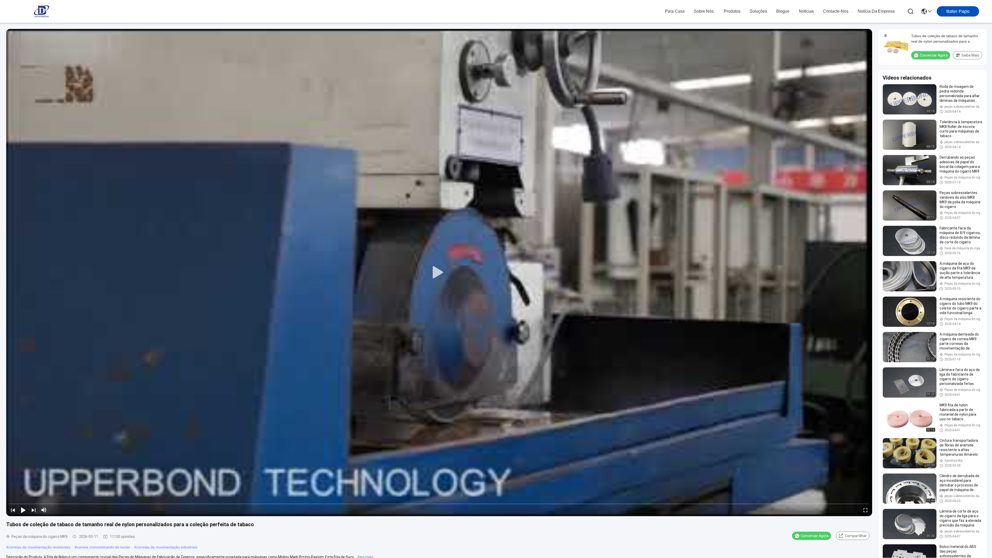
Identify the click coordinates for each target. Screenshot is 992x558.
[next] (33, 510)
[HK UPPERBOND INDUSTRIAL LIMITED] (41, 11)
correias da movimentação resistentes (39, 547)
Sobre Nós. (704, 11)
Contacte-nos (835, 11)
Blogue (782, 11)
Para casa (675, 11)
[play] (439, 272)
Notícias (806, 11)
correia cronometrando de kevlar (103, 547)
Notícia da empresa (876, 11)
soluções (758, 11)
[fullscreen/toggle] (865, 510)
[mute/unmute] (44, 510)
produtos (732, 11)
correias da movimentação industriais (166, 547)
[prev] (13, 510)
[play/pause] (23, 510)
